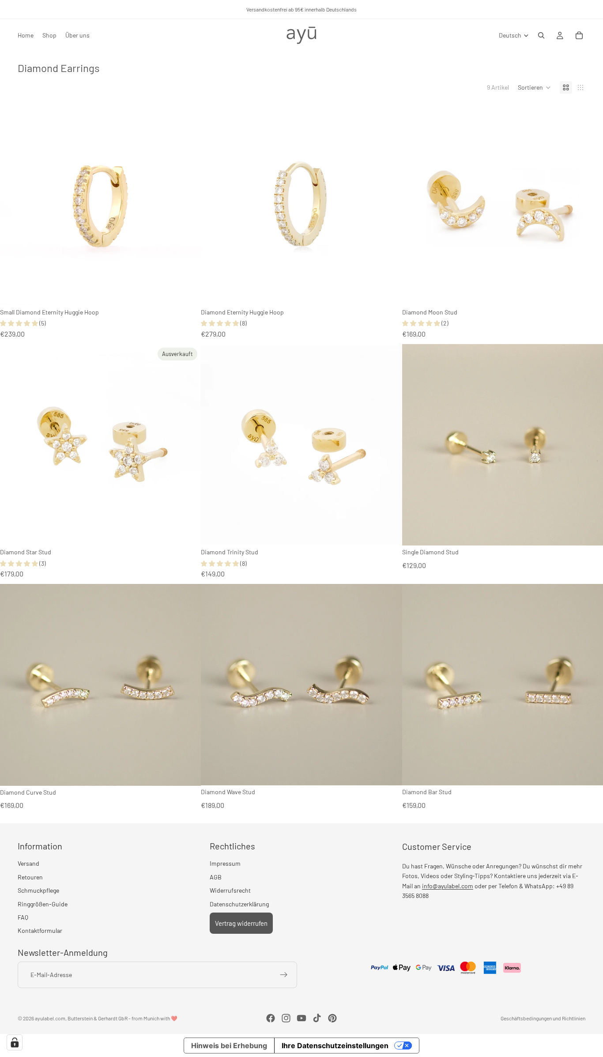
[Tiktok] (317, 1018)
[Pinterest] (332, 1018)
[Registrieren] (284, 975)
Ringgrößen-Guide (43, 904)
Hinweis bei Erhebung (229, 1045)
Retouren (30, 877)
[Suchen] (541, 35)
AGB (216, 877)
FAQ (23, 917)
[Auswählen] (188, 292)
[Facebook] (270, 1018)
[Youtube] (301, 1018)
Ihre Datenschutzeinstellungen (335, 1045)
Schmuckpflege (38, 890)
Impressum (225, 863)
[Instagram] (286, 1018)
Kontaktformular (40, 930)
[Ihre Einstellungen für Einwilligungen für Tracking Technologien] (14, 1042)
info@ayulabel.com (447, 886)
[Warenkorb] (579, 35)
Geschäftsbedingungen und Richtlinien (543, 1018)
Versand (28, 863)
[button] (534, 87)
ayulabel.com (50, 1018)
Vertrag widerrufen (241, 923)
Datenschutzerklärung (239, 904)
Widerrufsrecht (230, 890)
